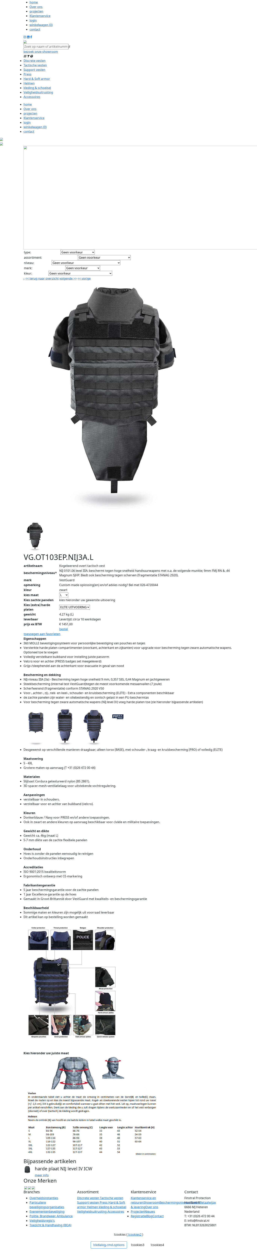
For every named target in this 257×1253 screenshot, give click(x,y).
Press (27, 74)
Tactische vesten (35, 65)
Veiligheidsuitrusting (38, 92)
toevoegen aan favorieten (42, 634)
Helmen (29, 83)
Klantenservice (40, 16)
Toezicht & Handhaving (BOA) (50, 1225)
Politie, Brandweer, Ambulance (51, 1216)
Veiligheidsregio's (42, 1221)
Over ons (36, 7)
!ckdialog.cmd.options (109, 1245)
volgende (68, 278)
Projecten (137, 1211)
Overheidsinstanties (44, 1198)
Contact (158, 1216)
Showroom (151, 1202)
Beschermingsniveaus (175, 1202)
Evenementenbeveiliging (47, 1211)
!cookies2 (134, 1234)
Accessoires (32, 97)
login (33, 20)
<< (80, 278)
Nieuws (149, 1211)
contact (35, 29)
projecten (36, 11)
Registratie (138, 1216)
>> (75, 278)
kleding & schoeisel (37, 88)
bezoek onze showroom (41, 52)
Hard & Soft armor (37, 79)
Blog (149, 1216)
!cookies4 (157, 1245)
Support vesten (34, 70)
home (34, 2)
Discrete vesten (35, 61)
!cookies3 (137, 1245)
